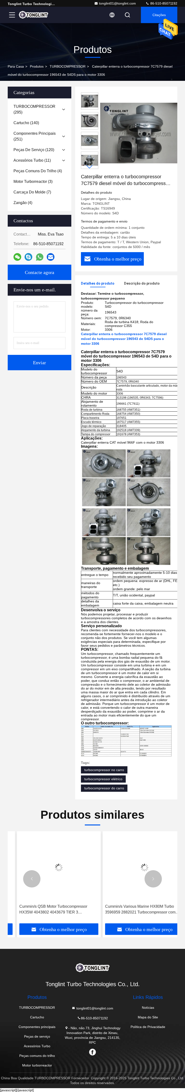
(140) (26, 123)
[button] (89, 167)
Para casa (16, 66)
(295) (34, 109)
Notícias (148, 1007)
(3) (33, 181)
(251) (34, 136)
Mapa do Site (148, 1017)
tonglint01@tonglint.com (117, 3)
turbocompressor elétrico (103, 779)
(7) (32, 192)
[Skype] (28, 257)
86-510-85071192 (163, 3)
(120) (33, 150)
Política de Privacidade (148, 1027)
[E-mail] (50, 257)
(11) (32, 160)
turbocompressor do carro (104, 788)
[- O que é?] (40, 257)
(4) (37, 171)
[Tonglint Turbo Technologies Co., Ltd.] (33, 15)
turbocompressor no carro (104, 770)
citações (159, 15)
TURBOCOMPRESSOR (68, 66)
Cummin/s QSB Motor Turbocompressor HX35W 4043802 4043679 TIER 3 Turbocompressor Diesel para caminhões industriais (45, 909)
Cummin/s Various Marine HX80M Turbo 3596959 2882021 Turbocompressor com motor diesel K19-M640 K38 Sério (131, 909)
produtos (37, 66)
